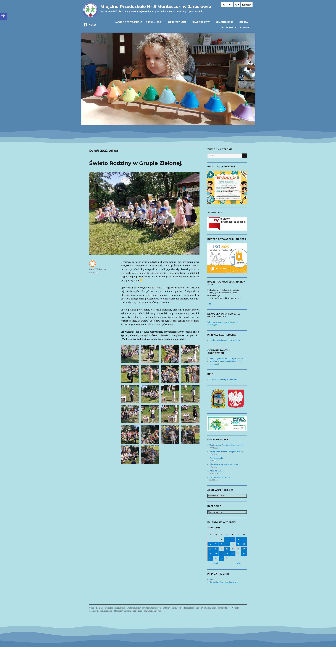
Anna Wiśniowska (97, 269)
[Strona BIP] (227, 224)
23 (227, 553)
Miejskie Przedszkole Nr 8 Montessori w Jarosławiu (155, 6)
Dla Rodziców (201, 22)
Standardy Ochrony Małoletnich (223, 380)
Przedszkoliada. (216, 458)
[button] (3, 16)
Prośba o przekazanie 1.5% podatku (224, 340)
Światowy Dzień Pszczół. (220, 477)
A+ (230, 4)
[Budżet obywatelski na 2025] (227, 258)
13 (210, 549)
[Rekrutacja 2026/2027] (227, 187)
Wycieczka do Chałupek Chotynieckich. (226, 445)
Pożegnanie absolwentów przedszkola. (226, 451)
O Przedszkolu (177, 22)
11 (238, 544)
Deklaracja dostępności (115, 608)
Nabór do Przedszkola (128, 22)
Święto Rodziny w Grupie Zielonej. (136, 163)
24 (233, 553)
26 (244, 553)
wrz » (239, 563)
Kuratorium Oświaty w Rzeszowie (223, 582)
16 (227, 549)
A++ (237, 4)
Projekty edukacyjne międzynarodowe (212, 608)
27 (210, 558)
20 (210, 553)
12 (244, 544)
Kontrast (246, 4)
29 (221, 558)
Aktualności (153, 22)
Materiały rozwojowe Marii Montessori (144, 608)
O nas (91, 608)
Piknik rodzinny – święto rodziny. (223, 464)
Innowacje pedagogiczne (183, 608)
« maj (215, 563)
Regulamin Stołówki (152, 611)
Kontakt (245, 27)
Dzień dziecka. (215, 471)
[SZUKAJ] (244, 155)
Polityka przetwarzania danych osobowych (227, 359)
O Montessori (224, 22)
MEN (211, 579)
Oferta (243, 22)
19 (244, 549)
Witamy (166, 608)
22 (221, 553)
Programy (227, 27)
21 (216, 553)
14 (216, 549)
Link (209, 304)
